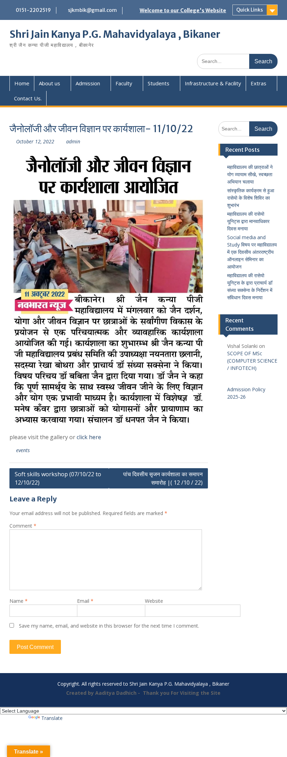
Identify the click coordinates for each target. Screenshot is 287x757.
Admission (88, 83)
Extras (258, 83)
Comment (22, 525)
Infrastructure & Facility (213, 83)
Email (85, 601)
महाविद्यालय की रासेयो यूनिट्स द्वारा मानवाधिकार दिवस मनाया (248, 221)
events (23, 450)
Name (18, 601)
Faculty (123, 83)
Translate (52, 718)
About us (49, 83)
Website (154, 601)
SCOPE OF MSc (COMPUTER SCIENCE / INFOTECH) (252, 360)
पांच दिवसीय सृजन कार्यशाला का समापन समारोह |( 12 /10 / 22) (163, 478)
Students (158, 83)
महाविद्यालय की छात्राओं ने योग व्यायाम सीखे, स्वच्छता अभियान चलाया (250, 174)
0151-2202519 (33, 10)
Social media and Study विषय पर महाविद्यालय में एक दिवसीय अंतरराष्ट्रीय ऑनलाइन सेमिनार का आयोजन (252, 252)
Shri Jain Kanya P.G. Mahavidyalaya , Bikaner (114, 34)
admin (73, 141)
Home (21, 83)
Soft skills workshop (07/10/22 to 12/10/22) (58, 478)
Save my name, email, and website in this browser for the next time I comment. (109, 625)
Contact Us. (28, 98)
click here (89, 437)
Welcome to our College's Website (183, 10)
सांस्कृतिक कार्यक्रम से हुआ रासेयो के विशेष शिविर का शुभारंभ (250, 197)
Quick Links (249, 10)
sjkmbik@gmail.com (92, 10)
